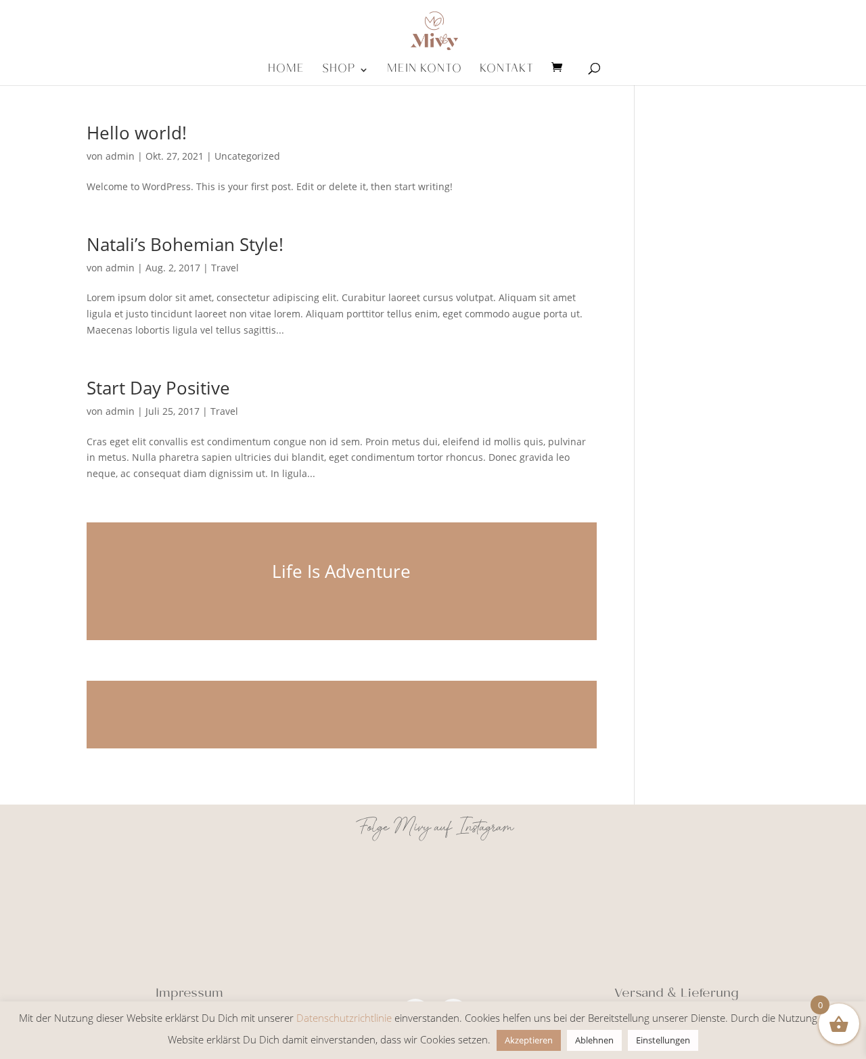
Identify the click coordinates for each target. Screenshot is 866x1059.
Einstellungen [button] (663, 1040)
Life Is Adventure (341, 571)
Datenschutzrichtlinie (344, 1017)
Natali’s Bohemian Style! (185, 244)
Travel (225, 267)
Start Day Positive (158, 388)
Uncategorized (247, 156)
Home (286, 74)
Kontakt (507, 74)
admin (120, 156)
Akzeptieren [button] (529, 1040)
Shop (339, 74)
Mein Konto (424, 74)
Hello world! (137, 132)
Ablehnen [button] (594, 1040)
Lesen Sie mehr (342, 714)
